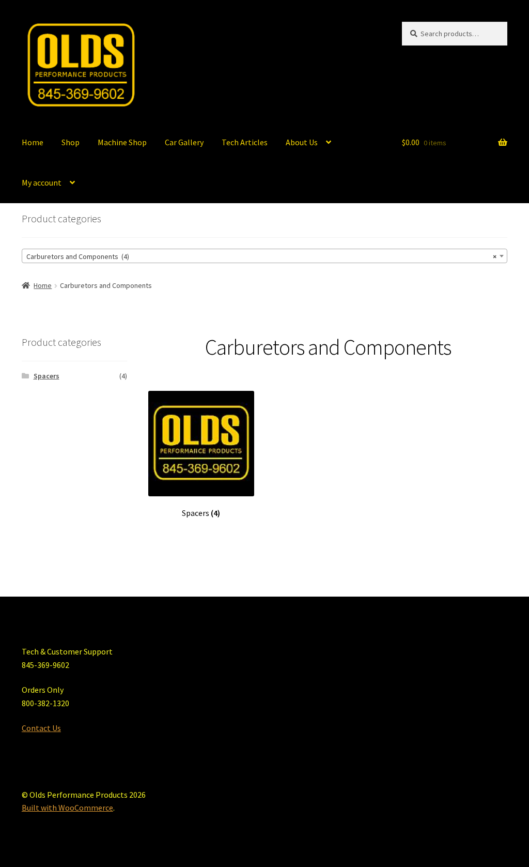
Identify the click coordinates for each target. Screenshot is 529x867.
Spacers (46, 376)
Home (32, 142)
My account (41, 182)
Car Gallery (184, 142)
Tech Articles (245, 142)
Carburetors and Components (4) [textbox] (261, 256)
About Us (302, 142)
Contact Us (41, 728)
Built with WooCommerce (67, 807)
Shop (70, 142)
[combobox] (264, 256)
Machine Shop (122, 142)
